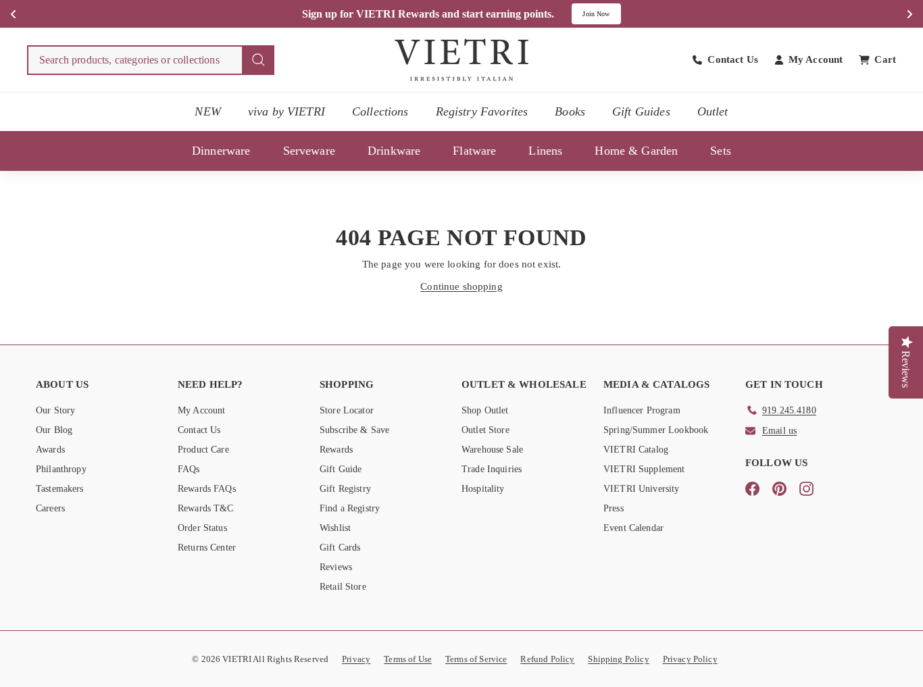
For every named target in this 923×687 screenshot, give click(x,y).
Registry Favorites (482, 111)
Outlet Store (485, 430)
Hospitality (483, 489)
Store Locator (347, 410)
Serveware (309, 150)
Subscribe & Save (354, 430)
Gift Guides (641, 111)
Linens (545, 150)
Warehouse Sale (492, 449)
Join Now (595, 14)
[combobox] (150, 60)
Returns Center (207, 547)
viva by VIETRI (286, 111)
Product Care (203, 449)
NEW (207, 111)
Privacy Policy (690, 659)
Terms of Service (476, 659)
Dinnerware (221, 150)
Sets (720, 150)
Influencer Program (641, 410)
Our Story (55, 410)
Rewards (336, 449)
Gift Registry (345, 489)
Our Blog (54, 430)
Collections (380, 111)
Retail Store (343, 587)
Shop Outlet (485, 410)
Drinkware (394, 150)
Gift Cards (340, 547)
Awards (50, 449)
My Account (202, 410)
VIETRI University (641, 489)
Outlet (712, 111)
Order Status (202, 528)
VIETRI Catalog (635, 449)
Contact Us (199, 430)
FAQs (189, 469)
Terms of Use (408, 659)
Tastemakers (60, 489)
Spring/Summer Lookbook (655, 430)
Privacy (356, 659)
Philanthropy (61, 469)
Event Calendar (633, 528)
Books (570, 111)
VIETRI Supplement (644, 469)
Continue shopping (461, 286)
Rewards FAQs (207, 489)
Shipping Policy (618, 659)
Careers (50, 508)
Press (613, 508)
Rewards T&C (206, 508)
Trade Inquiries (492, 469)
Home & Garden (636, 150)
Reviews (336, 567)
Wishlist (335, 528)
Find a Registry (350, 508)
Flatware (474, 150)
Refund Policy (547, 659)
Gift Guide (341, 469)
